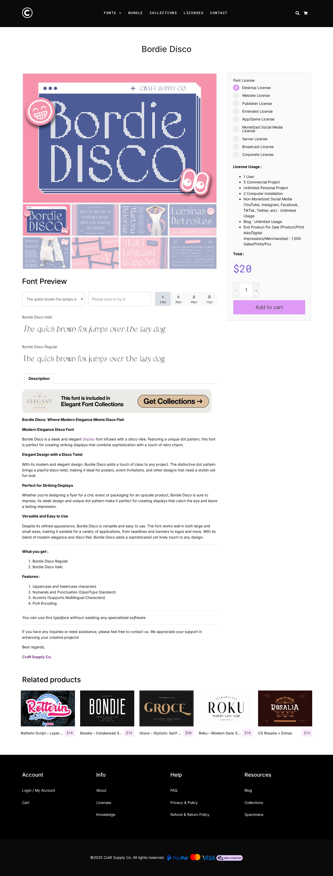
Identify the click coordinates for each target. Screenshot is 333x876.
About (101, 790)
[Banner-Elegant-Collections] (117, 401)
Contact (219, 13)
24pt (163, 299)
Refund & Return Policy (189, 814)
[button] (121, 13)
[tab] (39, 378)
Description (39, 378)
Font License (244, 80)
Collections (163, 13)
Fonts (110, 13)
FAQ (173, 790)
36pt (178, 299)
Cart (25, 802)
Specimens (254, 814)
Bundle (135, 13)
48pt (194, 299)
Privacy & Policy (184, 802)
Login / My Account (38, 790)
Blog (248, 790)
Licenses (193, 13)
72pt (209, 299)
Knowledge (105, 814)
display (88, 439)
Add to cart (269, 307)
